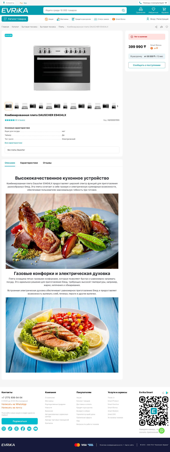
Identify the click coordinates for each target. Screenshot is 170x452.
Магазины (49, 401)
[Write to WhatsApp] (162, 431)
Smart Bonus (113, 408)
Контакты (49, 423)
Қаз (25, 3)
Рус (21, 3)
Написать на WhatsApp (14, 404)
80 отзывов (20, 120)
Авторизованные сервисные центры (56, 415)
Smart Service (113, 404)
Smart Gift (112, 414)
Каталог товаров (83, 401)
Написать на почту (12, 407)
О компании (50, 398)
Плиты (62, 27)
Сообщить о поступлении (146, 65)
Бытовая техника (30, 27)
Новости (48, 408)
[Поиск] (123, 10)
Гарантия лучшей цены (85, 414)
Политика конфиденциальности (111, 445)
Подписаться (20, 421)
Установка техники (115, 418)
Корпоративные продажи (55, 404)
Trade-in (111, 398)
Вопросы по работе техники (87, 424)
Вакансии (49, 411)
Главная (6, 27)
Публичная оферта (84, 418)
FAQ (78, 421)
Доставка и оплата (84, 404)
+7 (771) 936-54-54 (12, 397)
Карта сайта (129, 445)
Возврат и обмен (83, 411)
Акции (78, 398)
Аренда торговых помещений (57, 420)
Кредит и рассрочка (84, 408)
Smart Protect (113, 401)
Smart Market (113, 411)
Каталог (16, 27)
